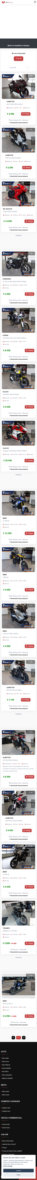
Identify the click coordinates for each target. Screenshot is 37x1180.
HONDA (6, 335)
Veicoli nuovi (6, 1128)
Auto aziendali (6, 1068)
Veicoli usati (6, 1124)
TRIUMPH (6, 928)
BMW (5, 518)
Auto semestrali (7, 1075)
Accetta (18, 1170)
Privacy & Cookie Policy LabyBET (12, 1151)
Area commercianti (7, 1141)
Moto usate (5, 1091)
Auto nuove (5, 1061)
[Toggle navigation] (35, 2)
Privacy (4, 1147)
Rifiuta (18, 1175)
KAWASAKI (7, 279)
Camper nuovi (6, 1111)
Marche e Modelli (7, 1078)
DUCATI (6, 392)
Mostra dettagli (7, 1166)
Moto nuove (5, 1095)
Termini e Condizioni (8, 1154)
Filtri (19, 58)
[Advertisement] (18, 19)
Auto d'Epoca (6, 1065)
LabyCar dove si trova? (9, 1144)
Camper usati (6, 1108)
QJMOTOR (11, 101)
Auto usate (5, 1058)
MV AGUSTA (8, 209)
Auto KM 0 (5, 1071)
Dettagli (26, 114)
